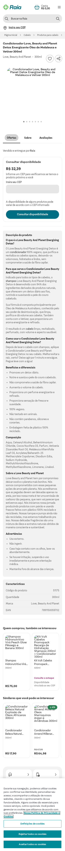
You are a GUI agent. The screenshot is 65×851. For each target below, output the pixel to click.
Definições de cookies (32, 823)
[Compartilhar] (58, 58)
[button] (32, 93)
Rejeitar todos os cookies (32, 834)
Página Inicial (10, 35)
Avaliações (45, 137)
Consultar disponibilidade (32, 214)
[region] (32, 814)
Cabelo (27, 35)
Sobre (27, 137)
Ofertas (11, 137)
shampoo (11, 281)
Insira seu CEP (14, 182)
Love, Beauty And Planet (45, 603)
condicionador (18, 252)
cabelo (29, 328)
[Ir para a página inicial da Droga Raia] (12, 7)
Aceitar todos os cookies (32, 844)
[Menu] (59, 7)
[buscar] (57, 18)
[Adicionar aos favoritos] (49, 58)
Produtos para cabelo (47, 35)
